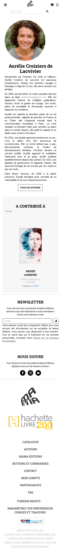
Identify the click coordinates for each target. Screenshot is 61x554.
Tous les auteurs (30, 187)
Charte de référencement (30, 546)
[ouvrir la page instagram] (30, 373)
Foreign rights (29, 501)
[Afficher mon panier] (52, 5)
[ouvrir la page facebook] (22, 373)
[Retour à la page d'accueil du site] (30, 4)
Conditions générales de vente (30, 538)
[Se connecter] (56, 5)
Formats (8, 211)
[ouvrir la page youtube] (38, 373)
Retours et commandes (30, 463)
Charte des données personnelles (30, 534)
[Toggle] (5, 4)
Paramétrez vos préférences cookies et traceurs (30, 510)
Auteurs (30, 449)
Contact (30, 471)
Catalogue (31, 442)
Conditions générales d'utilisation (30, 542)
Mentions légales (30, 530)
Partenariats (30, 485)
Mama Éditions (30, 456)
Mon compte (30, 478)
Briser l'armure (30, 272)
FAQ (30, 492)
